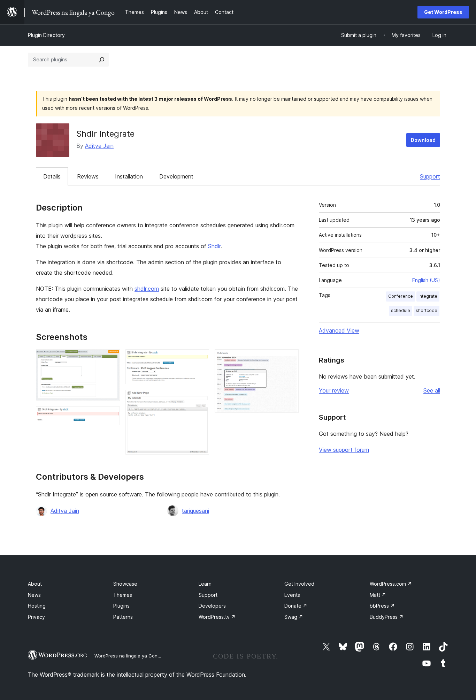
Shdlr (214, 246)
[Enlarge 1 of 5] (110, 358)
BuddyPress (387, 617)
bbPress (382, 606)
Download (423, 140)
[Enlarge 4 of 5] (199, 399)
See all (431, 390)
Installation (129, 176)
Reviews (88, 176)
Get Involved (299, 584)
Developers (212, 606)
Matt (378, 595)
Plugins (121, 606)
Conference (400, 296)
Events (292, 595)
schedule (400, 310)
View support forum (344, 449)
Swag (293, 617)
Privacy (36, 617)
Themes (122, 595)
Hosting (37, 606)
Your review (334, 390)
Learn (205, 584)
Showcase (125, 584)
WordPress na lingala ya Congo (128, 656)
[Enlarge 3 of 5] (199, 358)
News (34, 595)
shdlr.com (147, 288)
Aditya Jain (99, 145)
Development (176, 176)
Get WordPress (443, 12)
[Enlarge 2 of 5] (110, 415)
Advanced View (339, 330)
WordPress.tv (217, 617)
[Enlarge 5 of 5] (289, 358)
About (35, 584)
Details (52, 176)
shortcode (426, 310)
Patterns (123, 617)
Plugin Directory (46, 35)
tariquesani (195, 510)
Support (430, 176)
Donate (295, 606)
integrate (428, 296)
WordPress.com (391, 584)
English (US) (426, 280)
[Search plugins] (102, 60)
